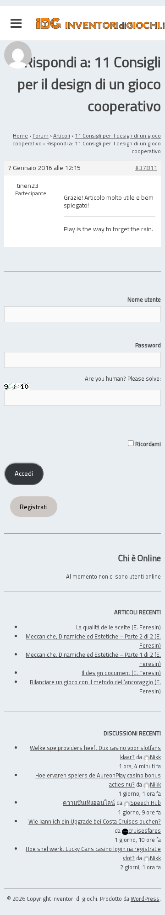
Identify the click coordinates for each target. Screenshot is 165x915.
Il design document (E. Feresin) (121, 672)
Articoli (61, 135)
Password (148, 345)
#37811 (146, 168)
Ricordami (147, 443)
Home (20, 135)
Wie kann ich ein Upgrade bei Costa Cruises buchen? (94, 821)
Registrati (34, 507)
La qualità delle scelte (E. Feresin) (118, 627)
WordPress (145, 898)
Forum (41, 135)
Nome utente (144, 299)
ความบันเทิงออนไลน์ (89, 802)
